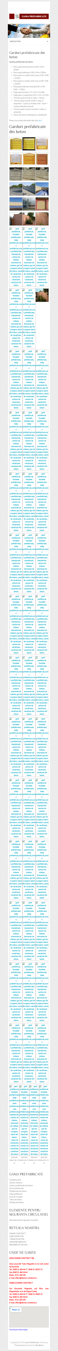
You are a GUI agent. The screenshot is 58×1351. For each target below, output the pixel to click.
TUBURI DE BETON (16, 1239)
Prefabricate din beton (18, 1191)
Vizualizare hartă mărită (18, 1329)
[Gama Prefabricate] (29, 17)
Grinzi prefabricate (16, 1188)
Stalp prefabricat (15, 1194)
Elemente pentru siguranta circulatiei (23, 1220)
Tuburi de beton (15, 1199)
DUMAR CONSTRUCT (17, 1233)
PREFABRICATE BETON (18, 1245)
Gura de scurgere (16, 1197)
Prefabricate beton (16, 1202)
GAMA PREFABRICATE (17, 1242)
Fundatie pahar (15, 1180)
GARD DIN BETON (16, 1236)
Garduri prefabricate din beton (21, 1185)
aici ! (40, 120)
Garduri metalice (15, 1182)
